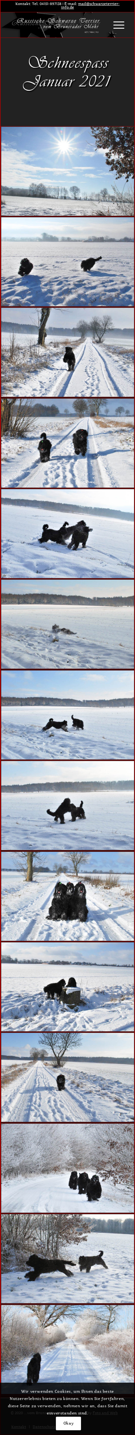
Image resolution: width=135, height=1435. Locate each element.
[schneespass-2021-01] (68, 262)
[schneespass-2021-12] (68, 1259)
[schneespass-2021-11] (68, 1168)
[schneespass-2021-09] (68, 987)
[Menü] (115, 25)
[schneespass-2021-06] (68, 715)
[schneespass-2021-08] (68, 896)
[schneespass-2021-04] (68, 534)
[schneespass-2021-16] (68, 171)
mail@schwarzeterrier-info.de (90, 5)
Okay (68, 1423)
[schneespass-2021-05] (68, 624)
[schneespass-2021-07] (68, 805)
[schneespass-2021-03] (68, 443)
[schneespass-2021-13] (68, 1349)
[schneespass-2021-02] (68, 352)
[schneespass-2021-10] (68, 1077)
